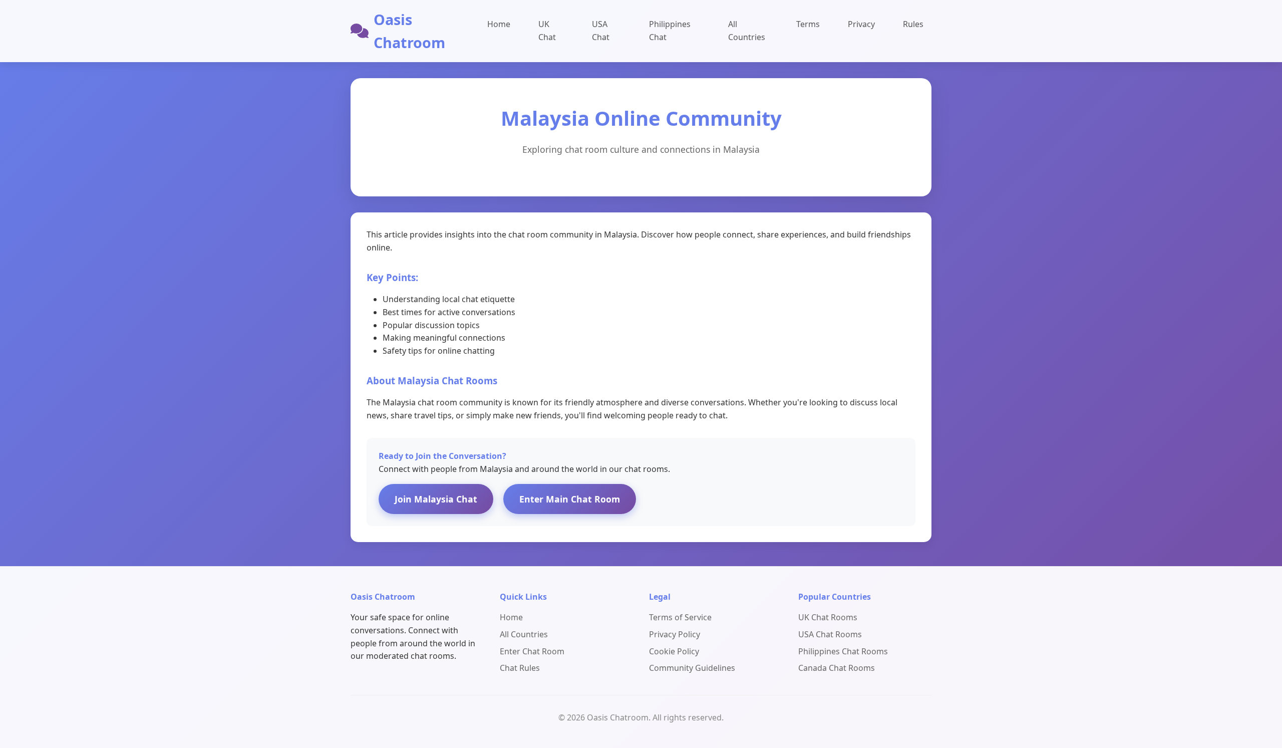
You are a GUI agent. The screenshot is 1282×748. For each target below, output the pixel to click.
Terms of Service (680, 617)
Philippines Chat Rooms (843, 651)
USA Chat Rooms (830, 634)
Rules (913, 24)
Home (498, 24)
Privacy (861, 24)
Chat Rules (520, 667)
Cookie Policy (674, 651)
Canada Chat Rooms (836, 667)
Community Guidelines (692, 667)
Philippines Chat (670, 31)
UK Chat (547, 31)
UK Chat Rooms (827, 617)
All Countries (746, 31)
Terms (808, 24)
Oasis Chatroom (409, 31)
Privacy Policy (674, 634)
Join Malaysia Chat (436, 499)
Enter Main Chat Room (569, 499)
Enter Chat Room (532, 651)
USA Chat (600, 31)
